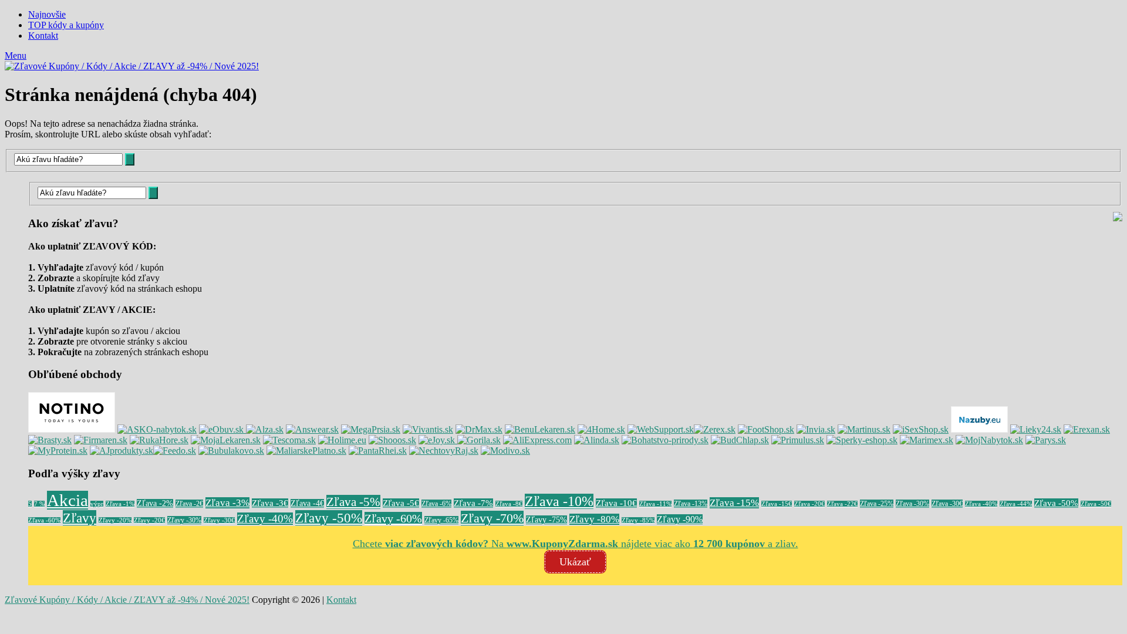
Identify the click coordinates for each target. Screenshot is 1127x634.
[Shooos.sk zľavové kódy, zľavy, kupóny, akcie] (392, 440)
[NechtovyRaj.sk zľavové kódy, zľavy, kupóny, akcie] (443, 451)
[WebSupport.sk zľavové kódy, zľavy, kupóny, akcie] (660, 429)
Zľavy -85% (638, 520)
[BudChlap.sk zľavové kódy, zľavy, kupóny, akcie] (740, 440)
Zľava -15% (734, 502)
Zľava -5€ (401, 503)
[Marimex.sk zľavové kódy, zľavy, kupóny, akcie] (926, 440)
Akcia (67, 500)
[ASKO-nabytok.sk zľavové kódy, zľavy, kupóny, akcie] (157, 429)
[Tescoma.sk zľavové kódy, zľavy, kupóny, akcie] (289, 440)
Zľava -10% (559, 501)
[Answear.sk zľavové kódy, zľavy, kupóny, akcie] (312, 429)
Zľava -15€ (776, 504)
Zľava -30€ (947, 504)
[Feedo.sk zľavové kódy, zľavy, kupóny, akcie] (174, 451)
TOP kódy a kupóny (66, 25)
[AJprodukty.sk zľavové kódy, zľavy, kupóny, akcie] (121, 451)
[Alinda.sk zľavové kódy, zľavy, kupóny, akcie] (596, 440)
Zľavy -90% (680, 519)
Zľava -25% (876, 504)
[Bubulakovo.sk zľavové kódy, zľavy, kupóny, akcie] (231, 451)
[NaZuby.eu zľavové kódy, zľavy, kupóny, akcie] (979, 429)
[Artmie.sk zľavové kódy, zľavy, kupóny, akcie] (306, 451)
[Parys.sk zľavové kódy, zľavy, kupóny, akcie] (1045, 440)
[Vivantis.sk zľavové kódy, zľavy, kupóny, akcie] (428, 429)
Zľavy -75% (546, 519)
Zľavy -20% (115, 520)
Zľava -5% (353, 502)
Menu (15, 55)
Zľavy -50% (328, 517)
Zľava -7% (473, 503)
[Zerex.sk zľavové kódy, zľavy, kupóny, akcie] (714, 429)
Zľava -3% (227, 502)
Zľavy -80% (594, 519)
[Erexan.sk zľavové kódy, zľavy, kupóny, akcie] (1087, 429)
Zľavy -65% (441, 520)
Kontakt (43, 36)
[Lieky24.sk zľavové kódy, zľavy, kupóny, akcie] (1035, 429)
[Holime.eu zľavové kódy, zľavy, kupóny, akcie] (342, 440)
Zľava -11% (655, 504)
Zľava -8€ (508, 504)
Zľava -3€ (270, 503)
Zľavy (79, 517)
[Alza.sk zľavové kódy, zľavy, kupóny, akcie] (265, 429)
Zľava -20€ (809, 504)
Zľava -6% (436, 504)
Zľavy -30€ (219, 520)
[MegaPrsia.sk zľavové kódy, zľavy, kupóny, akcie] (370, 429)
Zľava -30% (912, 504)
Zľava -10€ (616, 503)
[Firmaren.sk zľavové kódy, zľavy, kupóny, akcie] (100, 440)
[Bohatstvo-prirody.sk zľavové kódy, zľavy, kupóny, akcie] (665, 440)
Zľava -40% (981, 504)
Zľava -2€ (189, 504)
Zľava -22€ (842, 504)
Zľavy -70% (492, 518)
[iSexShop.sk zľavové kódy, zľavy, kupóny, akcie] (921, 429)
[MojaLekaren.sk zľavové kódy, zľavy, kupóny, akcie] (226, 440)
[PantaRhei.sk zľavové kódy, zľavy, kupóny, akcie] (378, 451)
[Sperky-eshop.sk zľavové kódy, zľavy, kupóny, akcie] (861, 440)
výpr (96, 504)
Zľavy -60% (393, 518)
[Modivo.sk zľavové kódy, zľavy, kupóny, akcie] (505, 451)
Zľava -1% (120, 504)
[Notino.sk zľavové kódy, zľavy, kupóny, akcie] (71, 429)
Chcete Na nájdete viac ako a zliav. (575, 543)
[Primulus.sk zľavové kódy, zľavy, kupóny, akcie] (797, 440)
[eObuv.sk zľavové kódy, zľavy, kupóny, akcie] (222, 429)
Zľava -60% (44, 520)
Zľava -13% (690, 504)
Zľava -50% (1056, 503)
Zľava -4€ (307, 503)
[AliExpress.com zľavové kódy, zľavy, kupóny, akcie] (537, 440)
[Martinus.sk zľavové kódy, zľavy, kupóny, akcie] (864, 429)
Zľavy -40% (265, 518)
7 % (39, 504)
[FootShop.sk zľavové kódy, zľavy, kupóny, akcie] (766, 429)
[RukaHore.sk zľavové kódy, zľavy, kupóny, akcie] (159, 440)
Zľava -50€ (1096, 504)
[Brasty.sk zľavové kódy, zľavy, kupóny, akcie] (50, 440)
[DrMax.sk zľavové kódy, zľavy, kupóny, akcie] (478, 429)
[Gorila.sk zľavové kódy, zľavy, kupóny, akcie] (479, 440)
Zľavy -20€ (149, 520)
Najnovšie (47, 14)
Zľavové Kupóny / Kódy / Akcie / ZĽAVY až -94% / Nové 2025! (127, 600)
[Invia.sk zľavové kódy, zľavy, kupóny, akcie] (816, 429)
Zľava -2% (155, 503)
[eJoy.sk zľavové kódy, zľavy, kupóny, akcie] (438, 440)
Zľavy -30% (184, 520)
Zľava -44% (1016, 504)
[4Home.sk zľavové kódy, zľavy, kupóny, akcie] (601, 429)
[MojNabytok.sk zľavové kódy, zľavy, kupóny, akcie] (989, 440)
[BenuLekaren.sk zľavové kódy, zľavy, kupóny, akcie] (540, 429)
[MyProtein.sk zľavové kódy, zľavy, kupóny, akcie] (57, 451)
